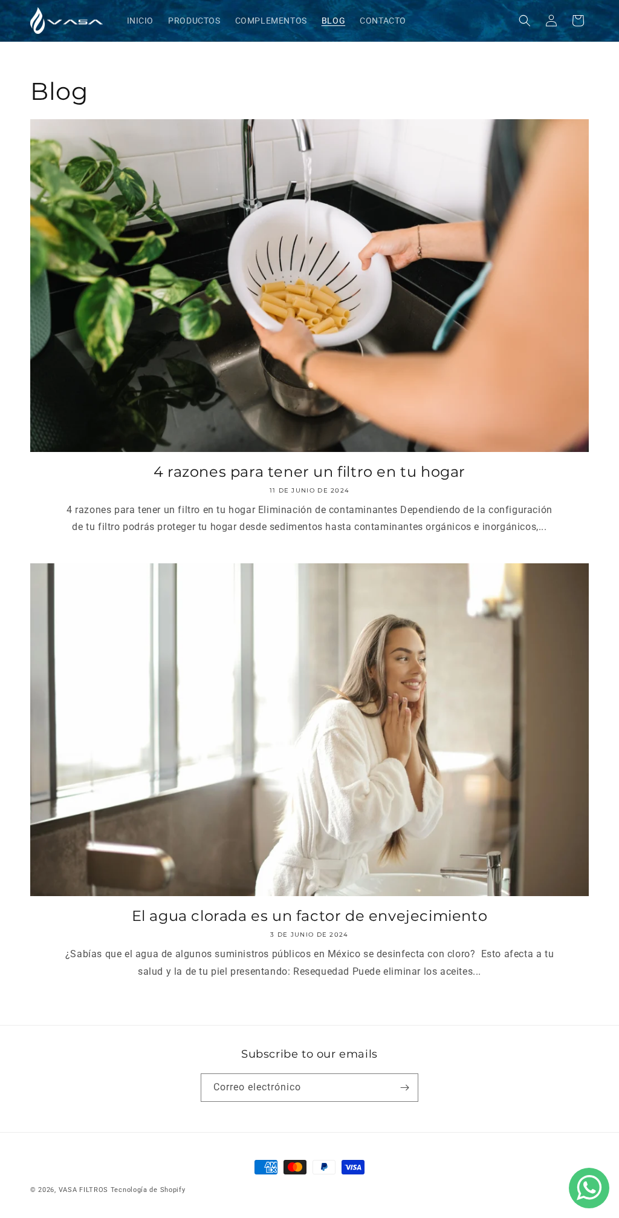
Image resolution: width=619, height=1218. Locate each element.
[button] (524, 20)
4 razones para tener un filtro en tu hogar (309, 471)
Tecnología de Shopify (148, 1190)
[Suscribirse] (404, 1087)
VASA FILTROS (83, 1190)
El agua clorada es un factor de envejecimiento (310, 916)
